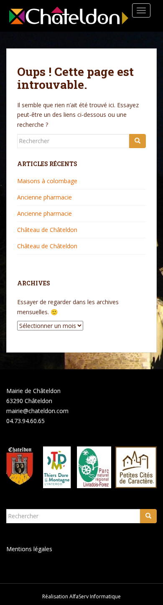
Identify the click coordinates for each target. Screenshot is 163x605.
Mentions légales (29, 549)
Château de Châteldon (47, 230)
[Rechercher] (137, 141)
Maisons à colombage (47, 181)
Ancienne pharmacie (44, 197)
